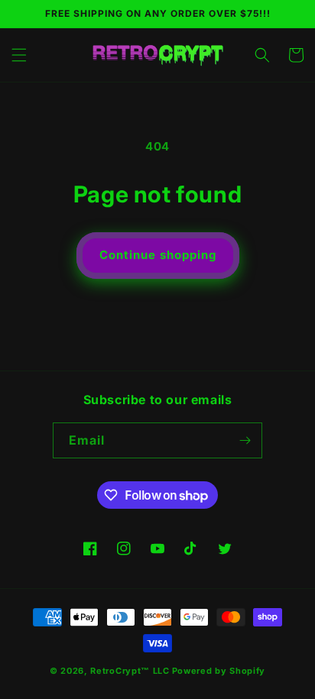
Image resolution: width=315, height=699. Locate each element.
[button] (19, 55)
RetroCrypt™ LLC (130, 670)
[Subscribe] (244, 440)
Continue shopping (157, 255)
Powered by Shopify (219, 670)
